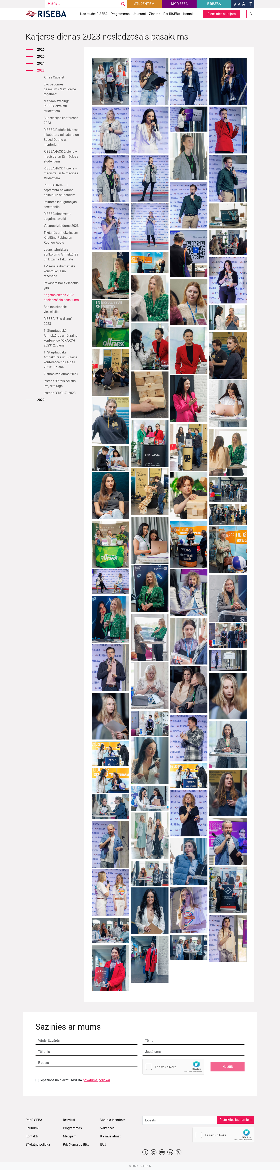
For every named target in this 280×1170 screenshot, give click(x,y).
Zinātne (154, 14)
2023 (40, 70)
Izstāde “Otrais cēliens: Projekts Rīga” (60, 383)
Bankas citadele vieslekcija (55, 309)
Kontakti (189, 14)
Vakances (107, 1128)
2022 (40, 400)
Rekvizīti (69, 1120)
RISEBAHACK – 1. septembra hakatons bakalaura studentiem (59, 190)
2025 (40, 56)
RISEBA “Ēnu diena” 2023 (58, 321)
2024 (40, 63)
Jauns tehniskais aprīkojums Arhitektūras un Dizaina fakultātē (61, 254)
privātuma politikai (96, 1080)
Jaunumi (139, 14)
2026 (40, 49)
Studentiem (144, 4)
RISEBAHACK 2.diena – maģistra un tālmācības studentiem (61, 156)
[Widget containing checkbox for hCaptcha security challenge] (173, 1067)
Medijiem (69, 1136)
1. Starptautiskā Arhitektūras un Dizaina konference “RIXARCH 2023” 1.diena (60, 359)
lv (250, 14)
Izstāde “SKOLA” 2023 (60, 393)
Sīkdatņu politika (38, 1144)
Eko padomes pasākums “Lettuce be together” (60, 89)
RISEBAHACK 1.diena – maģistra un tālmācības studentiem (61, 173)
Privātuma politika (76, 1144)
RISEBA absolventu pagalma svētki (57, 216)
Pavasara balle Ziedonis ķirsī (61, 285)
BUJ (103, 1144)
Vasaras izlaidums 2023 (61, 226)
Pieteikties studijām (221, 14)
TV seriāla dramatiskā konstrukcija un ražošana (59, 271)
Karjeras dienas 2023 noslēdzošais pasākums (61, 297)
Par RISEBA (171, 14)
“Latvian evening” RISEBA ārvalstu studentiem (56, 106)
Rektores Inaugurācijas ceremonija (60, 204)
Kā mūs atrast (110, 1136)
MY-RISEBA (179, 4)
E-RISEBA (214, 4)
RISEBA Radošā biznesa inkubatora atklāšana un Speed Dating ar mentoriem (61, 137)
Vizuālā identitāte (112, 1120)
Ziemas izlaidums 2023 (61, 374)
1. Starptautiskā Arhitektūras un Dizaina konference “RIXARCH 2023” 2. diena (60, 338)
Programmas (120, 14)
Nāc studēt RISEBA (93, 14)
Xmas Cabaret (54, 77)
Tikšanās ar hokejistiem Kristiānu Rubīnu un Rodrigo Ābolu (61, 237)
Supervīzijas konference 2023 (61, 120)
